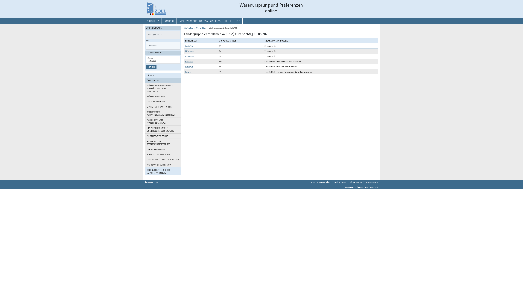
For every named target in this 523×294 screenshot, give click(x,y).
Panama (188, 71)
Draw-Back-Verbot (156, 149)
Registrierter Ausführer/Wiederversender (161, 113)
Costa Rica (189, 46)
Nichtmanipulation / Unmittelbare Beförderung (160, 129)
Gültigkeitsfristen (156, 101)
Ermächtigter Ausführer (159, 106)
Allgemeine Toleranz (157, 136)
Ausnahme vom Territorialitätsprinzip (158, 142)
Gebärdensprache (371, 182)
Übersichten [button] (153, 80)
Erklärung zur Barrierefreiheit (319, 182)
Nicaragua (189, 66)
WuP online (188, 27)
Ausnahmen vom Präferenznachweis (156, 121)
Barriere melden (340, 182)
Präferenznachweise (157, 96)
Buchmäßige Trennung (158, 154)
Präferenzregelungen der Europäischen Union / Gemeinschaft (160, 88)
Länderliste (153, 75)
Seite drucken (152, 182)
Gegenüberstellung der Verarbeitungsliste (158, 171)
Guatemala (189, 56)
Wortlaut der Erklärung (159, 164)
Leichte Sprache (355, 182)
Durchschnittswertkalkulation (163, 159)
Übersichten (201, 27)
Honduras (189, 61)
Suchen (151, 67)
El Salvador (189, 51)
